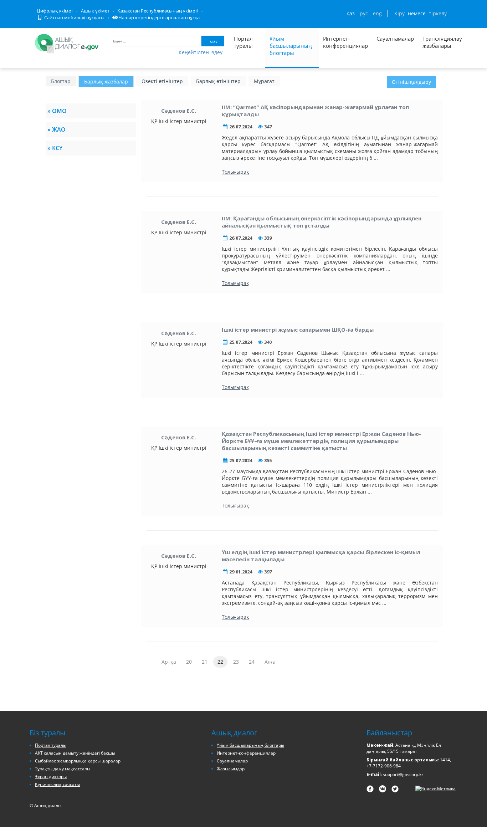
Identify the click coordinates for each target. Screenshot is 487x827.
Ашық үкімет (95, 10)
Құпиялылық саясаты (57, 784)
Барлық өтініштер (218, 81)
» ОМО (57, 111)
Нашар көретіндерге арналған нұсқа (159, 17)
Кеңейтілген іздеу (200, 52)
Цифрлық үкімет (55, 10)
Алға (270, 661)
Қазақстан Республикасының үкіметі (157, 10)
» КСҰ (54, 148)
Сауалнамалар (395, 38)
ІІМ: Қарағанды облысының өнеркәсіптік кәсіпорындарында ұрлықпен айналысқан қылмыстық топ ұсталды (321, 222)
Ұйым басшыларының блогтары (291, 45)
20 (189, 661)
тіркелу (438, 13)
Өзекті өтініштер (162, 81)
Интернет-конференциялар (345, 42)
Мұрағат (264, 81)
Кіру (399, 13)
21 (204, 661)
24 (252, 661)
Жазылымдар (231, 769)
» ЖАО (56, 129)
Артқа (169, 661)
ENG (377, 13)
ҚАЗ (351, 13)
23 (236, 661)
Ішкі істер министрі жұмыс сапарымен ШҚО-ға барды (298, 329)
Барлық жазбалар (106, 81)
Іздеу (213, 41)
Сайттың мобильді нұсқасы (73, 17)
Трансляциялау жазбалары (434, 42)
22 (220, 661)
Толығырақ (235, 171)
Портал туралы (243, 42)
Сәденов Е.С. (178, 110)
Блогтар (61, 81)
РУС (364, 13)
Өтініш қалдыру (411, 81)
